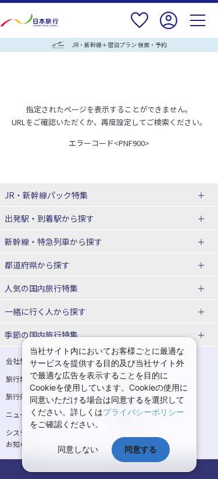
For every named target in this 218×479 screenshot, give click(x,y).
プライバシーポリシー (143, 412)
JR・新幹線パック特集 (46, 195)
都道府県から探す (37, 265)
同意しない (78, 449)
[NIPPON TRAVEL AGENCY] (30, 20)
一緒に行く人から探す (45, 311)
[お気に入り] (139, 28)
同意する (140, 449)
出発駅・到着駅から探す (49, 218)
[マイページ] (168, 28)
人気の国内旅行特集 (41, 288)
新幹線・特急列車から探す (53, 241)
